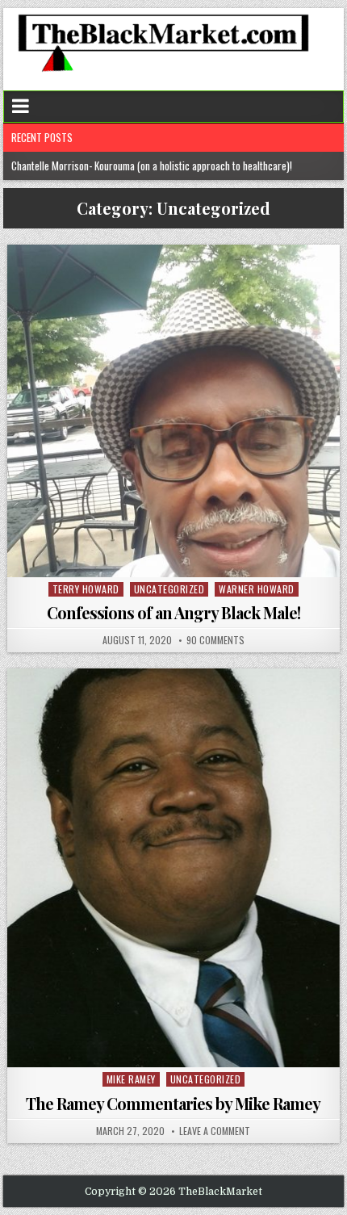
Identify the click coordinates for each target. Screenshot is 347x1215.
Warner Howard (257, 589)
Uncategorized (169, 589)
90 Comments (215, 640)
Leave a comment (214, 1131)
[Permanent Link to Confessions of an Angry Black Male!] (173, 410)
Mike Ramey (131, 1079)
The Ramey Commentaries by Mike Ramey (173, 1103)
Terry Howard (85, 589)
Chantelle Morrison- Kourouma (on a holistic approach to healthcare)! (153, 165)
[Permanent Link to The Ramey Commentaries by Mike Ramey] (173, 867)
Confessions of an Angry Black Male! (173, 612)
